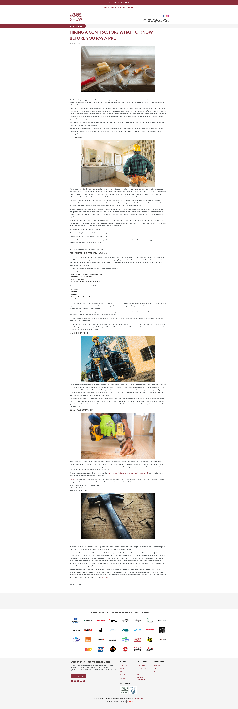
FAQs (155, 669)
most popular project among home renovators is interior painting (128, 473)
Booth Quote (77, 26)
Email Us (123, 675)
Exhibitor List (117, 26)
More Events (155, 26)
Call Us (122, 678)
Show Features (105, 26)
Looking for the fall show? (119, 7)
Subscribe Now (78, 676)
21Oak (72, 479)
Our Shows (124, 669)
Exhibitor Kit (141, 665)
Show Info (156, 665)
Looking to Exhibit (130, 26)
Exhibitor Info (143, 26)
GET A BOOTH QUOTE (119, 2)
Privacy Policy (139, 698)
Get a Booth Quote (143, 669)
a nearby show (106, 577)
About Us (123, 665)
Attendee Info (92, 26)
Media (122, 672)
